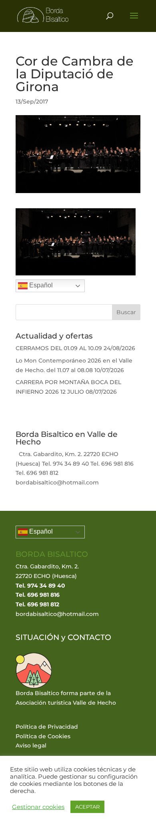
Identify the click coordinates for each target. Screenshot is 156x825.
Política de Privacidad (47, 726)
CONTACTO (89, 637)
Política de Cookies (43, 736)
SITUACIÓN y (42, 637)
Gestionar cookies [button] (38, 807)
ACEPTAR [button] (87, 806)
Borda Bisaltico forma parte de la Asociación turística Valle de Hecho (66, 697)
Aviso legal (31, 745)
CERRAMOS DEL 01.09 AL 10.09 (59, 348)
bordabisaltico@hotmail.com (57, 614)
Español (40, 285)
